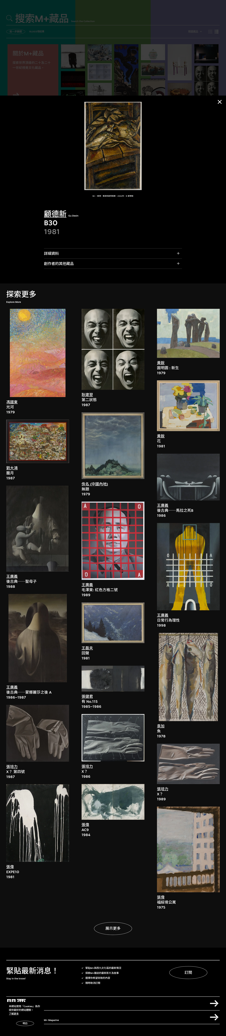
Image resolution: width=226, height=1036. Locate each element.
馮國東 (12, 402)
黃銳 (161, 363)
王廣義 (12, 576)
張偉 (10, 867)
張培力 (12, 767)
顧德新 (55, 214)
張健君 (87, 696)
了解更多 (14, 1013)
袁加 (161, 726)
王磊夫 (87, 648)
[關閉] (220, 102)
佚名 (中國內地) (95, 484)
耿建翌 (87, 395)
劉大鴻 (12, 468)
